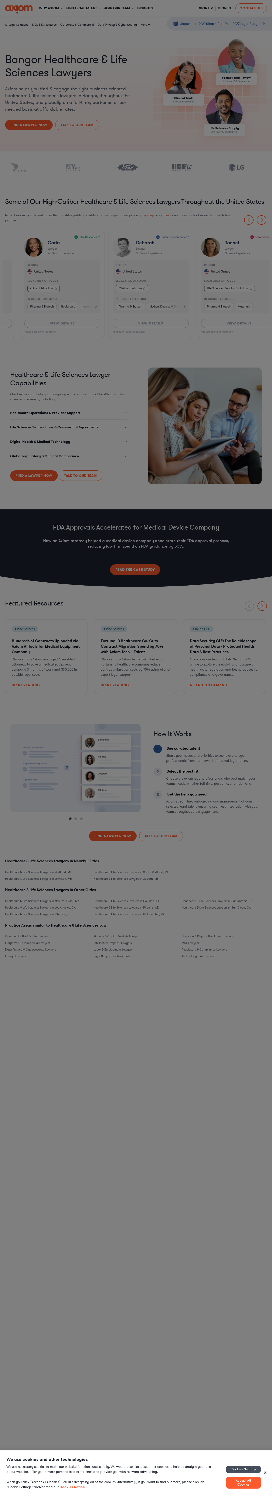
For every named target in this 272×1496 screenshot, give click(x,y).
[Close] (265, 1472)
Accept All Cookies (243, 1482)
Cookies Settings (243, 1469)
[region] (136, 1473)
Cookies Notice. (73, 1487)
